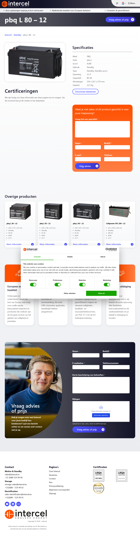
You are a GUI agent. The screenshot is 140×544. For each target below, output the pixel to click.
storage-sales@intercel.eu (16, 484)
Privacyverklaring (56, 486)
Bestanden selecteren (101, 415)
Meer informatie (13, 245)
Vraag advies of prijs (119, 19)
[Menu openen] (131, 3)
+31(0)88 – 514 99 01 (14, 497)
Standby (17, 35)
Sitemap (52, 493)
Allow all (101, 293)
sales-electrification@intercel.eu (18, 494)
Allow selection (69, 293)
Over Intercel (54, 471)
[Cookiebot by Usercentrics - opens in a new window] (107, 249)
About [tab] (102, 257)
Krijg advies (85, 166)
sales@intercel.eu (12, 474)
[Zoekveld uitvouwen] (117, 3)
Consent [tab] (37, 257)
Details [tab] (70, 257)
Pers (50, 482)
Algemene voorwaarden (59, 489)
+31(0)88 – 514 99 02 (14, 487)
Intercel (8, 35)
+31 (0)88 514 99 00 (14, 477)
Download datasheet (85, 91)
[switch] (58, 284)
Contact (52, 478)
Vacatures (53, 475)
